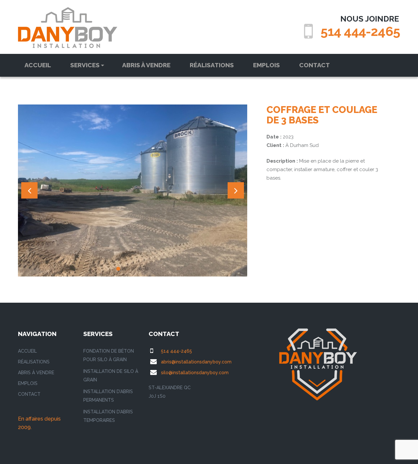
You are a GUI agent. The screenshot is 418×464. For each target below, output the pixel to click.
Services (85, 65)
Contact (314, 65)
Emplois (266, 65)
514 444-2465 (360, 31)
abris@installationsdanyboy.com (196, 361)
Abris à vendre (146, 65)
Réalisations (212, 65)
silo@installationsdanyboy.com (195, 372)
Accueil (37, 65)
